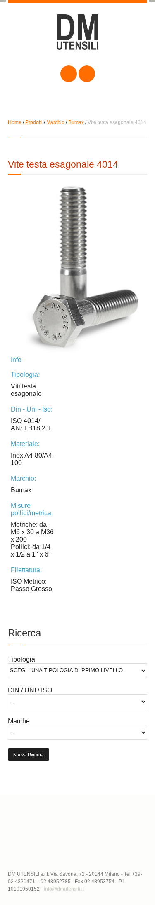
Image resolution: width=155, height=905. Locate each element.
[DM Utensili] (78, 39)
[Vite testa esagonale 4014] (78, 268)
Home (14, 122)
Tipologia (21, 659)
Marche (19, 721)
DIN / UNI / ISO (30, 690)
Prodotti (34, 122)
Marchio (55, 122)
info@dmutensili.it (64, 889)
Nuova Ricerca (28, 754)
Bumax (76, 122)
